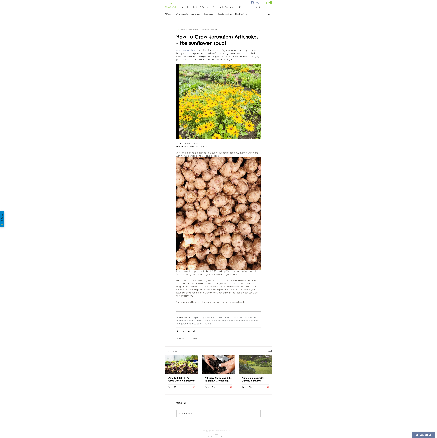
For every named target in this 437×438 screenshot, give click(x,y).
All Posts (168, 14)
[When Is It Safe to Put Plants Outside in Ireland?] (181, 364)
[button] (269, 2)
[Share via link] (194, 331)
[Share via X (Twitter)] (183, 331)
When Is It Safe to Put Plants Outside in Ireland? (181, 379)
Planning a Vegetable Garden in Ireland (253, 379)
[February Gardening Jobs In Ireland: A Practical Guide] (218, 364)
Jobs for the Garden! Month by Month (233, 14)
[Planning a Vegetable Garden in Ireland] (255, 364)
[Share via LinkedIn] (189, 331)
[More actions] (259, 29)
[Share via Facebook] (177, 331)
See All (269, 351)
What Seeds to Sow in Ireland (188, 14)
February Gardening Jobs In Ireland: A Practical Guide (218, 379)
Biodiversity (208, 14)
